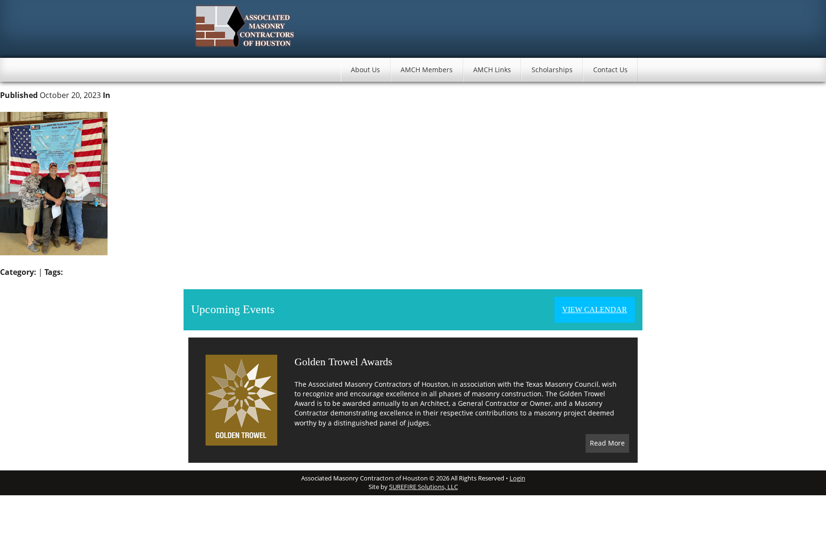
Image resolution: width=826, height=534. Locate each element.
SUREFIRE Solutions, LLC (423, 486)
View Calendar (594, 309)
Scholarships (552, 69)
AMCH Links (492, 69)
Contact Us (610, 69)
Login (517, 478)
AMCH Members (427, 69)
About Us (365, 69)
